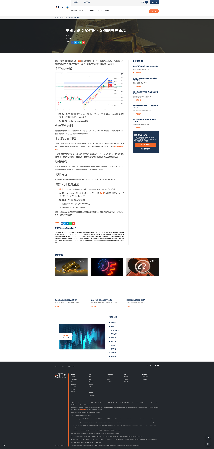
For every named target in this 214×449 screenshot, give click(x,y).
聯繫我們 (73, 391)
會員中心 (154, 2)
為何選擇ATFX (74, 379)
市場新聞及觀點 (69, 17)
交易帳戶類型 (110, 374)
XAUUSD (68, 38)
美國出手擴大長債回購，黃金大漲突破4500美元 (145, 66)
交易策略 (126, 376)
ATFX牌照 (73, 386)
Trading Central (145, 381)
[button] (72, 42)
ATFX (56, 17)
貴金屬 (102, 193)
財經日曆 (126, 381)
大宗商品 (91, 381)
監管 (72, 381)
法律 (56, 366)
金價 (79, 61)
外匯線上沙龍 (145, 376)
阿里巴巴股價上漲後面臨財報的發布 (135, 300)
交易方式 (91, 392)
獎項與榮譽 (73, 384)
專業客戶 (109, 379)
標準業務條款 (83, 409)
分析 (125, 374)
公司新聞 (73, 389)
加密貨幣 (91, 384)
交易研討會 (144, 379)
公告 (74, 366)
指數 (90, 379)
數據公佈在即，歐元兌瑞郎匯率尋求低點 (101, 300)
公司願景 (73, 376)
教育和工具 (144, 374)
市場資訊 (126, 379)
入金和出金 (109, 381)
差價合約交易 (83, 10)
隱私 (69, 366)
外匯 (90, 376)
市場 (90, 374)
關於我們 (73, 374)
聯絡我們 (87, 2)
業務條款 (63, 366)
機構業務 (75, 2)
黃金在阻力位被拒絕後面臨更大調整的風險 (66, 300)
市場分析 (61, 17)
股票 (90, 386)
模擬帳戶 (109, 376)
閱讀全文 (138, 72)
